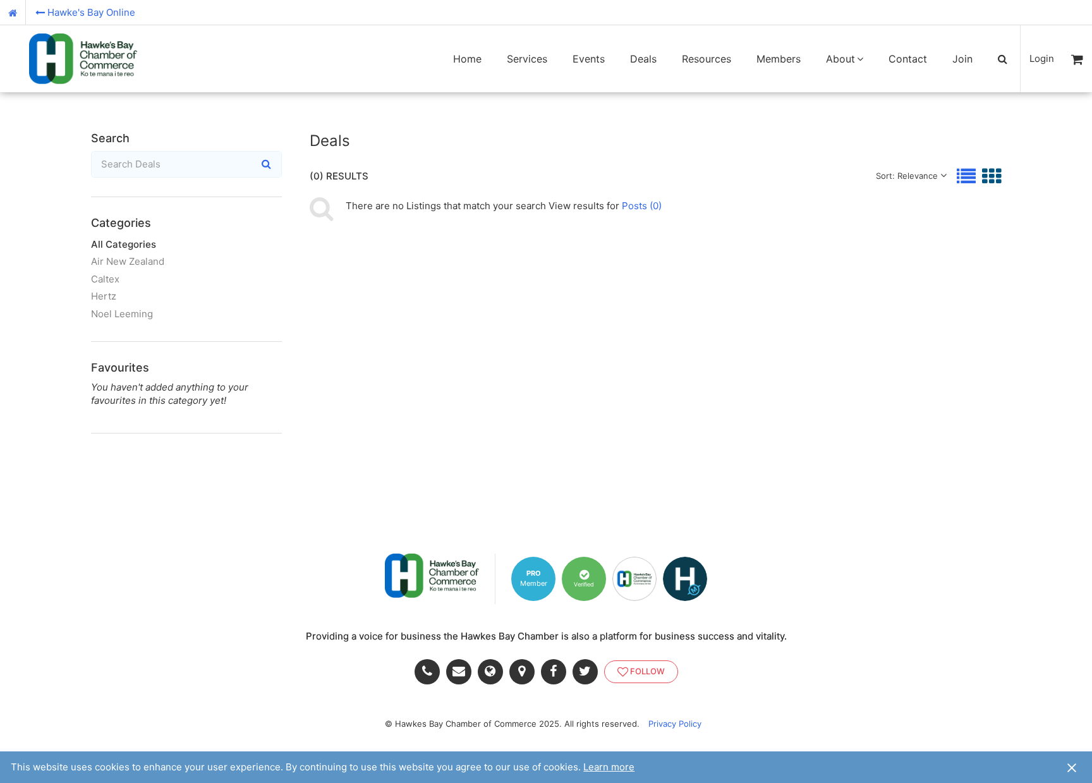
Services (527, 58)
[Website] (493, 671)
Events (589, 58)
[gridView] (991, 176)
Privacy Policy (674, 724)
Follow (647, 671)
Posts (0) (642, 206)
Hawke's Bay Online (91, 12)
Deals (643, 58)
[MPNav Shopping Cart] (1077, 58)
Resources (706, 58)
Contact (908, 58)
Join (962, 58)
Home (467, 58)
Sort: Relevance (907, 176)
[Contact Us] (462, 671)
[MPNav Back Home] (13, 12)
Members (778, 58)
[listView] (966, 176)
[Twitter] (588, 671)
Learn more (608, 767)
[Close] (1071, 767)
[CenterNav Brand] (83, 58)
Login (1041, 58)
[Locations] (525, 671)
